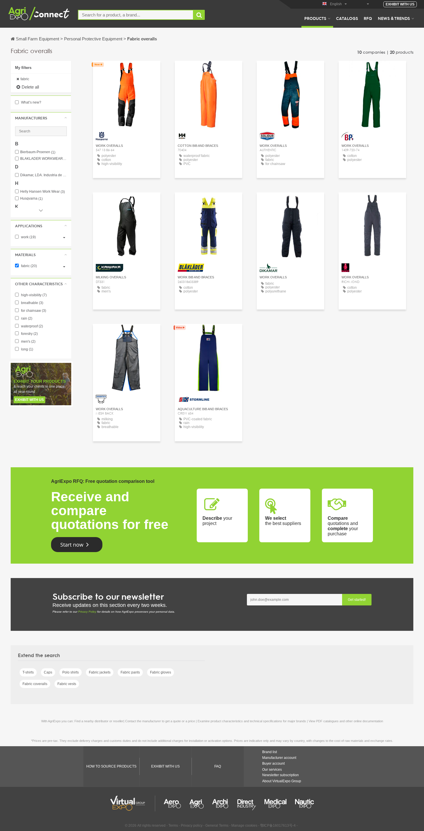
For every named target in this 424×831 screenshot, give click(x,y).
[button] (41, 118)
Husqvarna (31, 198)
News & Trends (394, 18)
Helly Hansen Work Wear (42, 192)
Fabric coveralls (34, 684)
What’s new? (30, 102)
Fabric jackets (99, 672)
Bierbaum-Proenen (37, 152)
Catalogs (347, 18)
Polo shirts (70, 672)
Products (315, 18)
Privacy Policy (87, 611)
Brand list (269, 752)
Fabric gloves (160, 672)
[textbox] (136, 15)
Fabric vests (66, 684)
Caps (48, 672)
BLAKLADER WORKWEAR (43, 159)
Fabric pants (130, 672)
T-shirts (28, 672)
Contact (126, 70)
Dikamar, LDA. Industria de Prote (43, 175)
